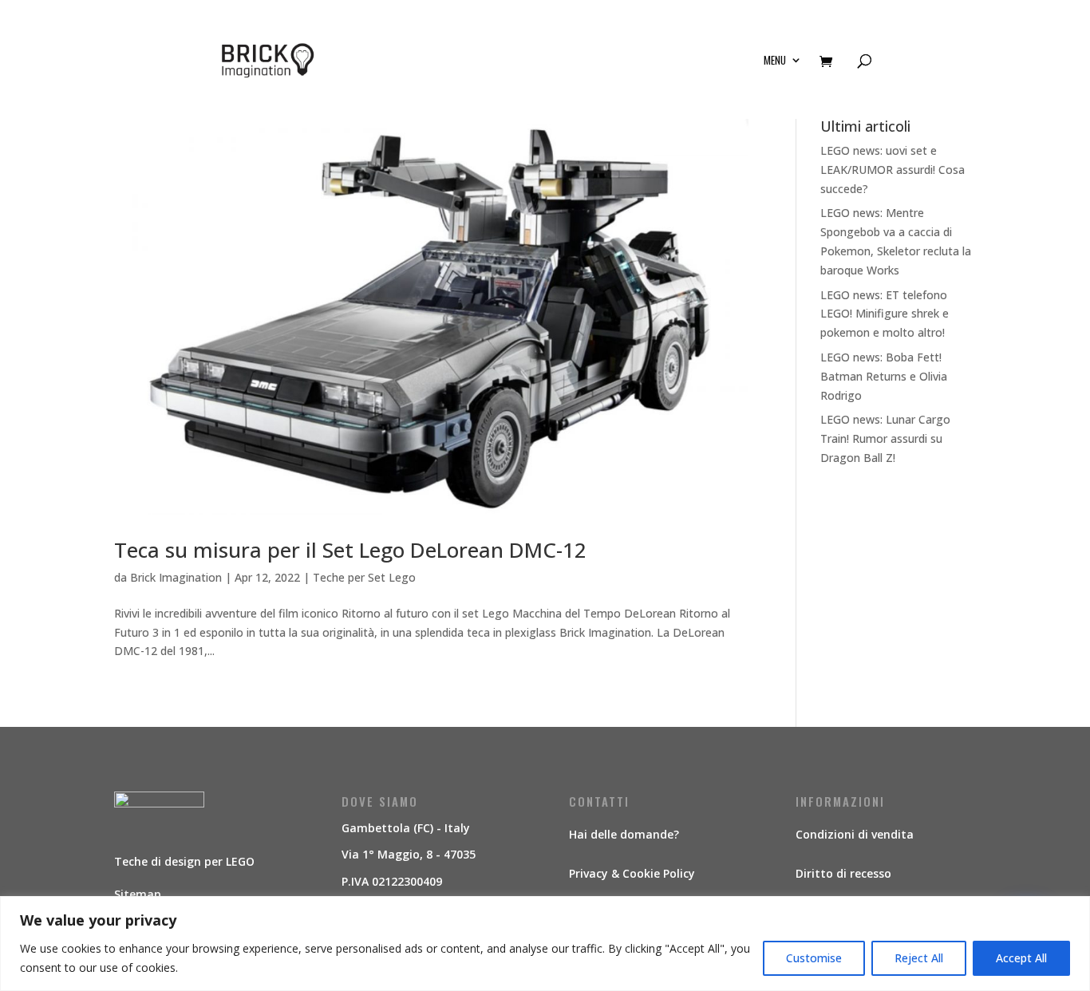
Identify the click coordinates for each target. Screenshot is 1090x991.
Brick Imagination (176, 577)
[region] (545, 943)
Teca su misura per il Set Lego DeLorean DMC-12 (350, 549)
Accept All (1021, 957)
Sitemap (137, 894)
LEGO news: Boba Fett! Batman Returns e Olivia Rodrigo (883, 376)
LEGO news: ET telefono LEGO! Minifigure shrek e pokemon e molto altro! (884, 314)
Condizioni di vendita (855, 834)
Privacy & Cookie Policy (632, 873)
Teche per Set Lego (364, 577)
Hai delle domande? (624, 834)
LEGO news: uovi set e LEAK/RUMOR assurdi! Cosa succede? (892, 169)
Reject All (919, 957)
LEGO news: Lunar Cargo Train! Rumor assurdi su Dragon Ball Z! (885, 438)
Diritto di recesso (843, 873)
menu (775, 61)
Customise (814, 957)
